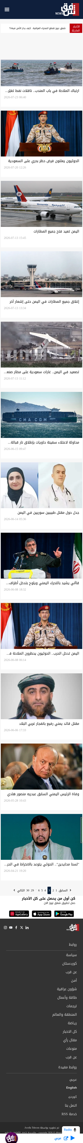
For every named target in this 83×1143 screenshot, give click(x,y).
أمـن (74, 980)
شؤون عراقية (67, 989)
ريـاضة (72, 1023)
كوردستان (69, 963)
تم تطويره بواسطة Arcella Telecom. (41, 1128)
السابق (64, 890)
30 (27, 890)
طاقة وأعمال (67, 997)
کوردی (72, 1096)
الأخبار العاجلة (76, 28)
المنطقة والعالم (64, 1014)
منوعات (71, 1048)
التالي (20, 890)
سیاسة (71, 955)
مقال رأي (70, 1040)
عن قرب (71, 972)
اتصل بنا (71, 1105)
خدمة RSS (69, 1114)
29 (32, 890)
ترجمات (71, 1006)
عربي (73, 1079)
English (71, 1088)
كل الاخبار (70, 1031)
